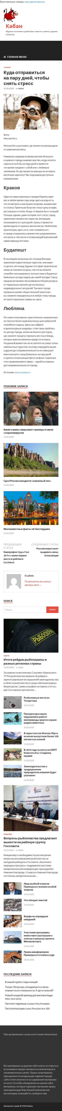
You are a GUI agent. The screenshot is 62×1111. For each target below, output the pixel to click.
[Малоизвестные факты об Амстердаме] (31, 525)
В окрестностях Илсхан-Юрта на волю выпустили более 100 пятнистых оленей (41, 736)
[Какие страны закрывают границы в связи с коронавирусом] (31, 426)
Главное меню (17, 56)
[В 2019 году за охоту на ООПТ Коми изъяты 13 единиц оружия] (13, 759)
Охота (6, 656)
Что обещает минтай (35, 900)
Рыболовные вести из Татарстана (36, 699)
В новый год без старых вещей (21, 982)
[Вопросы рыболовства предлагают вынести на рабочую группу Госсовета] (31, 831)
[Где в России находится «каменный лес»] (31, 477)
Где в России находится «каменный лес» (27, 480)
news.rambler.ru (22, 372)
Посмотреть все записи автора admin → (38, 583)
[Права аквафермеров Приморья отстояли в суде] (13, 962)
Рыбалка (8, 834)
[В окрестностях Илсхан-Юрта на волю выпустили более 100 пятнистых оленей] (13, 743)
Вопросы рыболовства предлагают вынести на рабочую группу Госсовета (30, 842)
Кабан (14, 26)
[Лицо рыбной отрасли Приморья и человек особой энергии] (13, 893)
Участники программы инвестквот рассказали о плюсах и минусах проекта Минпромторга (39, 937)
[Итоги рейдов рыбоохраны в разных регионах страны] (31, 653)
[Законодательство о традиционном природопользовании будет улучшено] (13, 776)
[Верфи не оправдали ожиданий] (13, 926)
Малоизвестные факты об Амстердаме (27, 528)
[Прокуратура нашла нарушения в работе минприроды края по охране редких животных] (13, 723)
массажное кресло (35, 1)
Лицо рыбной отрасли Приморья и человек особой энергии (40, 886)
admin (21, 88)
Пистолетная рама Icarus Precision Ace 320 (27, 1008)
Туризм (7, 67)
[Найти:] (31, 609)
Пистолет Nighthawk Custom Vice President (27, 1003)
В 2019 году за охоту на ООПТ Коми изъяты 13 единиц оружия (40, 752)
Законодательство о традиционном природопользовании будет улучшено (40, 771)
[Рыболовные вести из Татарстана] (13, 707)
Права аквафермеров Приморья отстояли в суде (39, 953)
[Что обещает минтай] (13, 910)
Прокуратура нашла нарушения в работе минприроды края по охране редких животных (40, 718)
